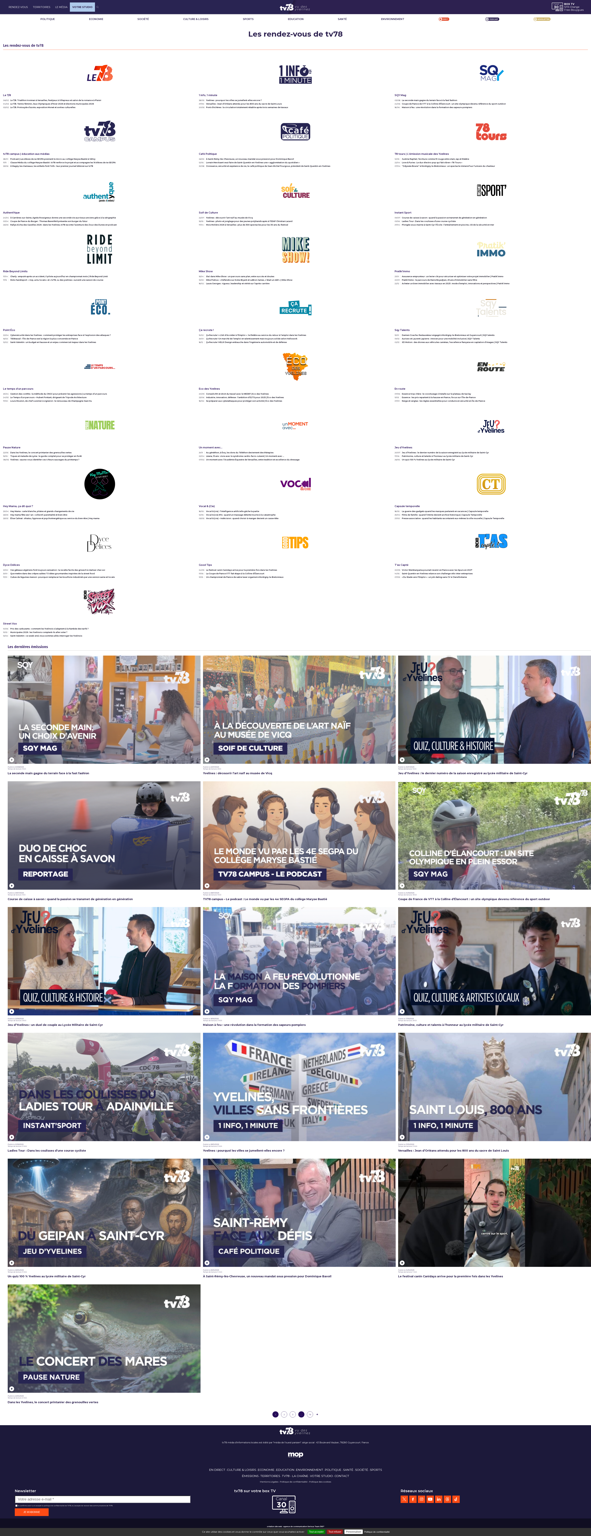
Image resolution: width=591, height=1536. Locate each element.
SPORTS (248, 19)
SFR (566, 7)
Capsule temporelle (407, 506)
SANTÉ (342, 19)
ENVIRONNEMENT (392, 19)
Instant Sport (403, 212)
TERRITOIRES (41, 7)
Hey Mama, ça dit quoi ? (18, 506)
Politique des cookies (320, 1482)
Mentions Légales (269, 1482)
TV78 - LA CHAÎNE (295, 1476)
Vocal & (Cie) (207, 506)
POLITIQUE (47, 19)
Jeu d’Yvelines (403, 447)
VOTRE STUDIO (82, 7)
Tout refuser (334, 1531)
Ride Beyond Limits (15, 271)
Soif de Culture (208, 212)
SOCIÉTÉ (143, 19)
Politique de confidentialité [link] (377, 1532)
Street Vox (10, 623)
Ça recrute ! (206, 330)
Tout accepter (316, 1531)
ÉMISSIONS (250, 1476)
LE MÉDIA (61, 7)
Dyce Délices (11, 564)
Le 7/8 (7, 95)
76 (310, 1414)
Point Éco (9, 330)
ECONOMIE (96, 19)
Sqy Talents (402, 330)
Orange (574, 7)
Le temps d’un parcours (18, 388)
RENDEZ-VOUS (18, 7)
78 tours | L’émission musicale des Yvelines (422, 153)
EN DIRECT (217, 1470)
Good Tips (205, 564)
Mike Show (206, 271)
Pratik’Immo (402, 271)
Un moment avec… (210, 447)
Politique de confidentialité (294, 1482)
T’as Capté (401, 564)
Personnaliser (353, 1531)
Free (567, 9)
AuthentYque (11, 212)
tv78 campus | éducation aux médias (26, 153)
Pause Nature (11, 447)
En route (400, 388)
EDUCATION (296, 19)
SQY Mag (400, 95)
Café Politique (208, 153)
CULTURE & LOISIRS (196, 19)
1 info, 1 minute (208, 95)
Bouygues (577, 9)
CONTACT (342, 1476)
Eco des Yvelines (209, 388)
